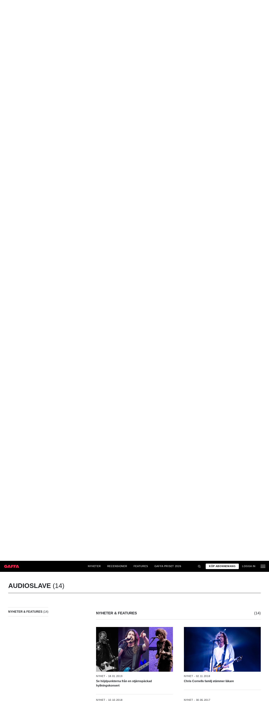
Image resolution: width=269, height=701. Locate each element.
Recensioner (117, 566)
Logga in (248, 566)
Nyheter (94, 566)
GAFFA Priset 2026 (167, 566)
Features (141, 566)
